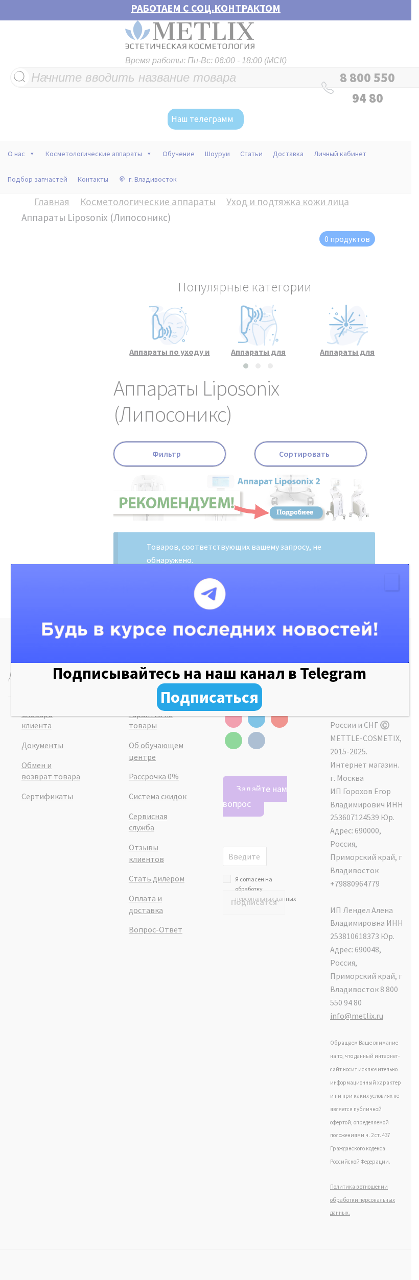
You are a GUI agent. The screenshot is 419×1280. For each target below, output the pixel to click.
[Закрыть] (392, 582)
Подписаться (209, 697)
